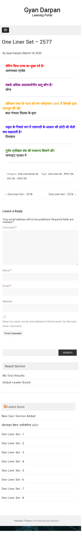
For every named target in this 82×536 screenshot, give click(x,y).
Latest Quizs (16, 407)
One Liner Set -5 (13, 470)
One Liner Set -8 (13, 497)
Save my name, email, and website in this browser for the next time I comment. (39, 324)
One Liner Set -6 (13, 479)
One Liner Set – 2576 (63, 194)
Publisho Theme (22, 520)
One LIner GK (55, 173)
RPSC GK (69, 173)
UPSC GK (22, 178)
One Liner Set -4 (13, 461)
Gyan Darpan (42, 10)
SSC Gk (11, 178)
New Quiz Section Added (19, 416)
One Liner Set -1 (13, 434)
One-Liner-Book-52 (28, 173)
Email (7, 285)
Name (7, 270)
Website (7, 301)
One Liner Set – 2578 (18, 194)
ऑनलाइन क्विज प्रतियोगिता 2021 (20, 425)
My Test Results (14, 375)
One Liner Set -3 (13, 452)
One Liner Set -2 (13, 443)
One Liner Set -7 (13, 488)
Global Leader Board (17, 382)
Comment (10, 227)
